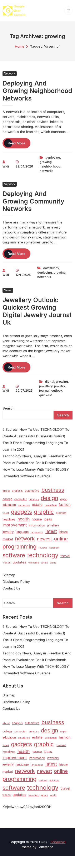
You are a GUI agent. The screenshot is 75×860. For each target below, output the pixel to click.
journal (44, 390)
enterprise (24, 505)
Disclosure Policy (16, 582)
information (37, 525)
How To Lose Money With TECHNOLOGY (35, 469)
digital (49, 381)
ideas (48, 519)
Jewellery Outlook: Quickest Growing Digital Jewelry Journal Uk (36, 311)
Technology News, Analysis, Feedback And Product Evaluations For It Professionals (36, 459)
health (23, 518)
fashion (64, 505)
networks (46, 170)
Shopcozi (57, 842)
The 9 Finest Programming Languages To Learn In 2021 (35, 446)
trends (6, 562)
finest (5, 513)
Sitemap (8, 575)
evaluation (51, 505)
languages (37, 532)
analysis (17, 490)
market (7, 539)
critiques (34, 499)
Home (19, 46)
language (22, 532)
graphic (44, 511)
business (52, 490)
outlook (56, 390)
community (51, 268)
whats (44, 562)
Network (9, 73)
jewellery (45, 386)
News (7, 290)
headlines (8, 519)
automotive (32, 490)
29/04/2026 (24, 166)
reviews (43, 547)
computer (20, 499)
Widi (5, 166)
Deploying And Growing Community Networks (33, 201)
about (6, 490)
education (9, 504)
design (49, 498)
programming (19, 546)
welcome (33, 562)
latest (51, 531)
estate (37, 505)
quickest (45, 395)
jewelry (59, 386)
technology (42, 555)
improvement (14, 524)
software (13, 555)
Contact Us (11, 588)
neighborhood (50, 166)
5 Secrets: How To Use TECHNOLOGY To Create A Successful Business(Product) (35, 432)
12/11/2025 (23, 275)
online (61, 539)
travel (65, 555)
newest (44, 538)
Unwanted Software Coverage (26, 476)
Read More (19, 144)
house (37, 519)
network (25, 538)
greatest (61, 512)
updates (19, 562)
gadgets (21, 512)
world (53, 562)
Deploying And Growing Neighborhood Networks (37, 90)
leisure (63, 532)
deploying (52, 157)
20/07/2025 (24, 390)
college (7, 499)
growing (46, 162)
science (54, 547)
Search (8, 408)
